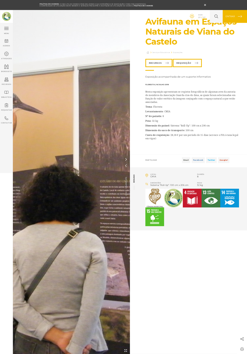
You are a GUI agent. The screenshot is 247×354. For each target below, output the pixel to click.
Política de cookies (143, 6)
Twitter (211, 160)
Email (186, 160)
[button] (242, 339)
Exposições (178, 52)
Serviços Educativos (161, 52)
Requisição (183, 63)
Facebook (198, 160)
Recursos (155, 63)
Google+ (224, 160)
